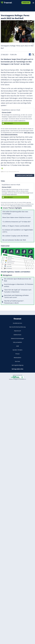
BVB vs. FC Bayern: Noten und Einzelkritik (16, 226)
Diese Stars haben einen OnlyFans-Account (16, 217)
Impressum (17, 331)
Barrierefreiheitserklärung (18, 327)
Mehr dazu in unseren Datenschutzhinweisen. (21, 205)
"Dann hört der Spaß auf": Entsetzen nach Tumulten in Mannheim (17, 291)
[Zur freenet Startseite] (6, 2)
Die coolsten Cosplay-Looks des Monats (15, 236)
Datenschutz (17, 334)
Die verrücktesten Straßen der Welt (14, 240)
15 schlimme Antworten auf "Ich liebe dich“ (16, 222)
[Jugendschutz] (17, 377)
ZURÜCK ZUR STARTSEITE (24, 175)
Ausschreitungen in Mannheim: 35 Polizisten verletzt (18, 285)
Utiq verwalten (17, 342)
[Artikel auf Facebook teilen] (30, 54)
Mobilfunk (26, 2)
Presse (18, 354)
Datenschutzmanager (17, 338)
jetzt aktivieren (8, 123)
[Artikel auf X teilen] (33, 54)
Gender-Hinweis (17, 350)
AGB (17, 346)
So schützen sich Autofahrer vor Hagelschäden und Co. (17, 231)
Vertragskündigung (17, 365)
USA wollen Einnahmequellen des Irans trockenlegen (15, 213)
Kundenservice (17, 323)
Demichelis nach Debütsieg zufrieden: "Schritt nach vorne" (16, 296)
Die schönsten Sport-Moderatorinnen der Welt (17, 280)
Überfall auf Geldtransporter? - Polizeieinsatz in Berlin (14, 302)
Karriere (17, 361)
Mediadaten (17, 357)
